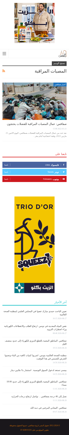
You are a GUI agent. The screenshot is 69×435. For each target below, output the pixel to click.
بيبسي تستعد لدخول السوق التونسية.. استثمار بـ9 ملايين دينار (38, 370)
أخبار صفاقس (60, 84)
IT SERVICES (26, 430)
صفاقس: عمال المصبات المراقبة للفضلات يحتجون (37, 124)
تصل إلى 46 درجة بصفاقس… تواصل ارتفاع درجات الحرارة (39, 396)
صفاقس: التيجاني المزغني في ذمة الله (48, 408)
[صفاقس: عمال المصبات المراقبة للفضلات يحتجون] (34, 101)
